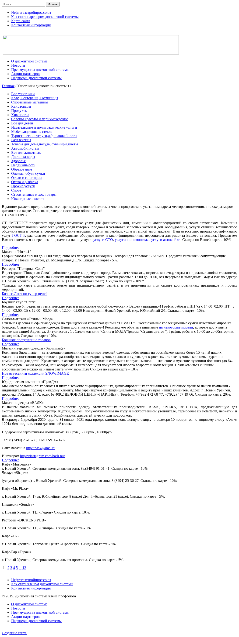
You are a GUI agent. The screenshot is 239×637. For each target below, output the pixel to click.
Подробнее (10, 248)
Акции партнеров (25, 617)
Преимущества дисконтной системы (40, 612)
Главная (8, 86)
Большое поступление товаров (26, 340)
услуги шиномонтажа (132, 240)
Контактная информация (31, 588)
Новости (18, 608)
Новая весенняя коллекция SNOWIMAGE (35, 373)
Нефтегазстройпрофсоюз (31, 580)
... (20, 568)
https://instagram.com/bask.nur (42, 456)
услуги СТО (103, 240)
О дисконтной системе (29, 604)
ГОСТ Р (18, 235)
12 (24, 568)
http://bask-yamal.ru (40, 448)
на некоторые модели (176, 327)
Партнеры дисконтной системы (36, 621)
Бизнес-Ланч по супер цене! (24, 294)
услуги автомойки (165, 240)
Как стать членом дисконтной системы (42, 584)
